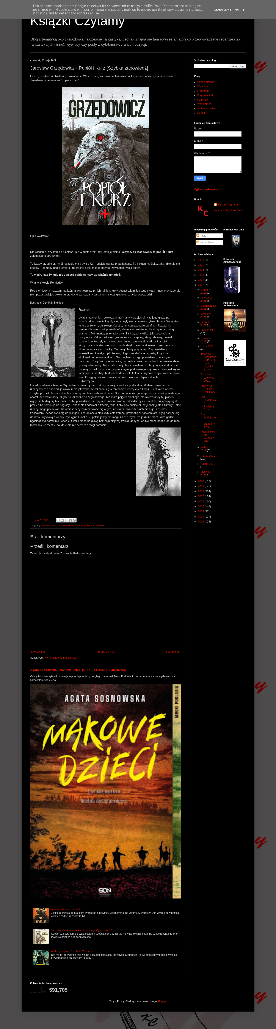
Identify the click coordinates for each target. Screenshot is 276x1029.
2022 (201, 280)
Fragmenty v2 (205, 95)
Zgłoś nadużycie (206, 189)
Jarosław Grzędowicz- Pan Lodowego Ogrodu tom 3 (81, 930)
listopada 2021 (206, 299)
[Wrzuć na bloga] (62, 520)
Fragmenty (203, 90)
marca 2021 (208, 455)
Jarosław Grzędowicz (68, 525)
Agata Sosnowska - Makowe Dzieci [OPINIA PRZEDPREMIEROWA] (78, 669)
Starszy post (173, 651)
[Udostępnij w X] (66, 520)
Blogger (161, 1001)
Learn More (222, 9)
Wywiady (202, 86)
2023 (201, 275)
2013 (201, 516)
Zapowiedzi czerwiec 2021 (207, 377)
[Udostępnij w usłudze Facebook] (70, 520)
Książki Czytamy (77, 21)
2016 (201, 501)
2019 (201, 486)
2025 (201, 265)
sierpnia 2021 (205, 324)
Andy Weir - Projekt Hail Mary (208, 388)
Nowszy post (38, 651)
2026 (201, 259)
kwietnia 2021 (205, 449)
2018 (201, 491)
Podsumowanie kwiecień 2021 (208, 436)
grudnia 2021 (205, 291)
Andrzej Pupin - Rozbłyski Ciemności (72, 951)
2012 (201, 521)
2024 (201, 270)
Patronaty (203, 99)
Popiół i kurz (87, 525)
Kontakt (201, 112)
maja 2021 (207, 346)
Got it (240, 9)
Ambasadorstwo (206, 108)
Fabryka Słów (49, 525)
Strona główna (105, 651)
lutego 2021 (208, 463)
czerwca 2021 (205, 340)
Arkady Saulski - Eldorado (66, 909)
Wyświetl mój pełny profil (228, 210)
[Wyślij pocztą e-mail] (58, 520)
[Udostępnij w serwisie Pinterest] (74, 520)
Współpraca (204, 104)
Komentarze (206, 242)
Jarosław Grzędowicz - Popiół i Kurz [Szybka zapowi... (208, 362)
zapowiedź (101, 525)
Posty (202, 235)
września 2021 (206, 315)
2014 (201, 511)
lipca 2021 (207, 330)
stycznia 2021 (205, 473)
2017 (201, 496)
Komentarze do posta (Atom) (61, 657)
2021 (201, 285)
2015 (201, 506)
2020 (201, 481)
